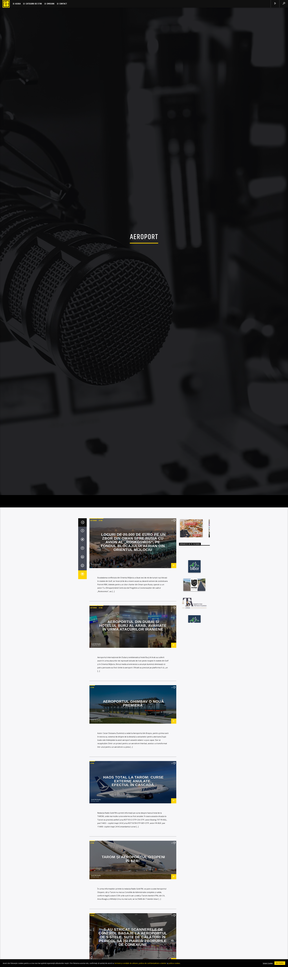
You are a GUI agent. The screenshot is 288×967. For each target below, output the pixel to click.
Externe (93, 540)
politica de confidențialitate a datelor (152, 963)
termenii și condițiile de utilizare (126, 963)
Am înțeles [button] (280, 963)
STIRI (100, 540)
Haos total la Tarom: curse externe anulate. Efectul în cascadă (133, 800)
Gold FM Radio (96, 583)
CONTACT (63, 3)
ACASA (18, 3)
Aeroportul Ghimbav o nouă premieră (133, 723)
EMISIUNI (50, 3)
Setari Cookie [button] (268, 963)
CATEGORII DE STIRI (34, 3)
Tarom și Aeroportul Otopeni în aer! (133, 878)
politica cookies (174, 963)
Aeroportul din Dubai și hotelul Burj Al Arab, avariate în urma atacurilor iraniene (133, 645)
